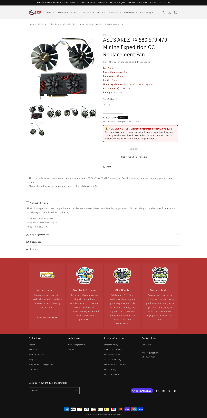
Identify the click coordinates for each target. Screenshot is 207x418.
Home (31, 24)
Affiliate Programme (75, 344)
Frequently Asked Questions (42, 364)
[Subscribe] (76, 390)
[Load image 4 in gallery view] (88, 112)
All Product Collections (48, 24)
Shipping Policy (111, 344)
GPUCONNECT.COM (99, 414)
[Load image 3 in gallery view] (71, 112)
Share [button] (108, 166)
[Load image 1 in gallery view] (37, 112)
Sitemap (70, 349)
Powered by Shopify (113, 414)
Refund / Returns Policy (115, 364)
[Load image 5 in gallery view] (37, 129)
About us (33, 349)
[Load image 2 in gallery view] (54, 112)
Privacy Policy (110, 369)
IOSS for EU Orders (112, 349)
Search (32, 344)
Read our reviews (45, 317)
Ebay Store (34, 359)
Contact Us (34, 369)
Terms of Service (111, 374)
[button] (50, 12)
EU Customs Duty (112, 354)
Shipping (119, 122)
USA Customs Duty (112, 359)
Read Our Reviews (37, 354)
